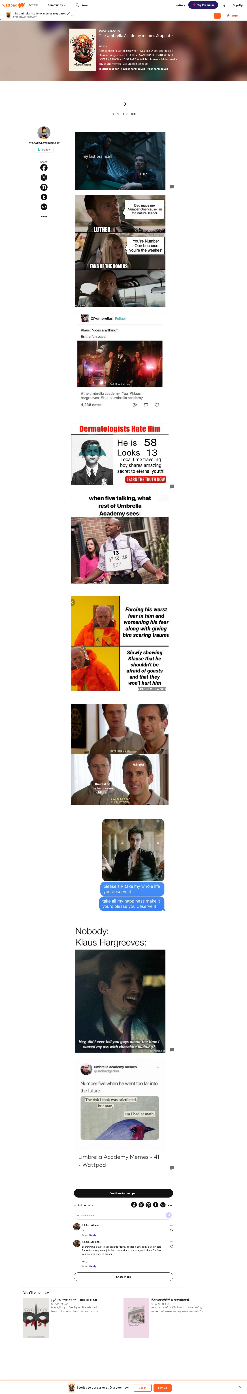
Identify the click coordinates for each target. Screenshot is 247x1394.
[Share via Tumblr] (44, 197)
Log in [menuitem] (224, 5)
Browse (34, 5)
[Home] (13, 5)
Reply (92, 1235)
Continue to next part (123, 1193)
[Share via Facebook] (44, 167)
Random (103, 46)
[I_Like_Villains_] (76, 1226)
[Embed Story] (44, 206)
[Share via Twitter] (44, 177)
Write (179, 5)
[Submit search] (77, 5)
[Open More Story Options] (44, 216)
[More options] (171, 1225)
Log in (142, 1387)
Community (55, 5)
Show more (123, 1277)
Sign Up (162, 1387)
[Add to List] (217, 16)
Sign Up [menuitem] (238, 5)
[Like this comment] (171, 1230)
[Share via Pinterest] (44, 187)
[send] (169, 1215)
